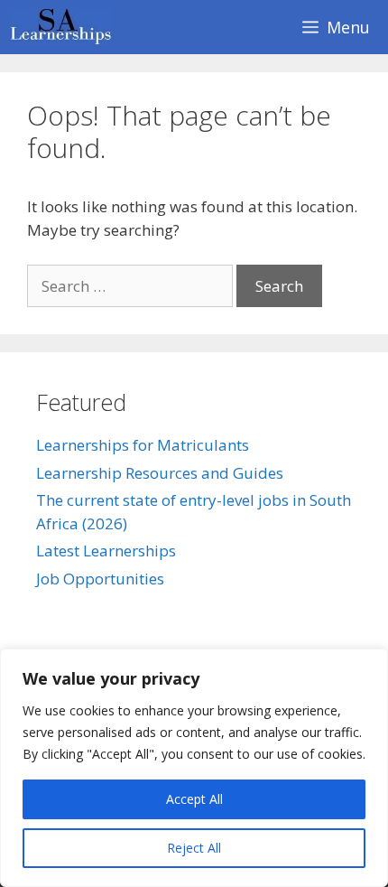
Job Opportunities (100, 578)
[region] (194, 768)
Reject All (194, 847)
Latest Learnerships (106, 550)
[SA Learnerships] (65, 27)
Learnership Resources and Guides (159, 472)
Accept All (194, 799)
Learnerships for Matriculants (142, 444)
